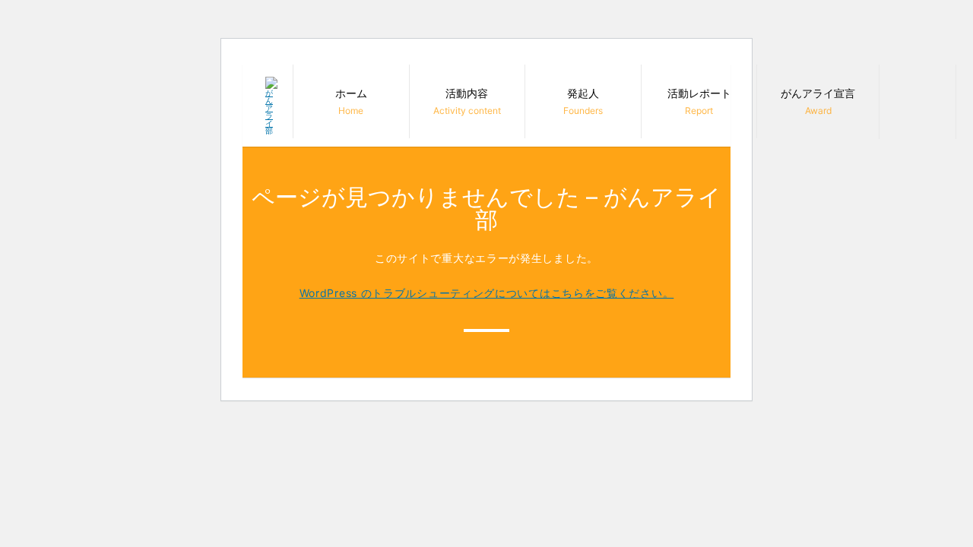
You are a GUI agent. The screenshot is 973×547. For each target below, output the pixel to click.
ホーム (351, 102)
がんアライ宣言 (818, 102)
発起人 (583, 102)
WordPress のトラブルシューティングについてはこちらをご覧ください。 (487, 292)
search (917, 100)
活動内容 (467, 102)
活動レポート (699, 102)
